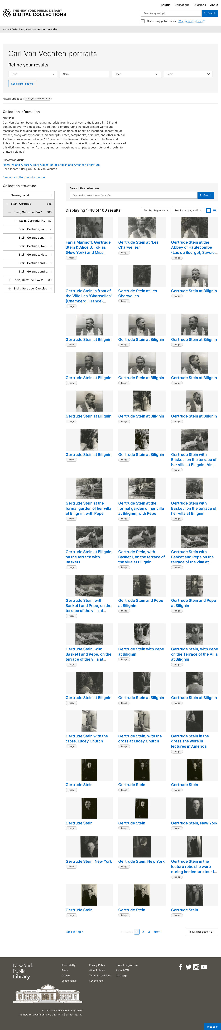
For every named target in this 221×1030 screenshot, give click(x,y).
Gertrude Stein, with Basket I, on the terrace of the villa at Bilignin (141, 557)
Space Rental (68, 980)
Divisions (200, 5)
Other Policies (97, 970)
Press (64, 970)
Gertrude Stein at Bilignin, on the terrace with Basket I (89, 557)
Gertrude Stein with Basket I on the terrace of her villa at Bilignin (194, 508)
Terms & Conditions (100, 975)
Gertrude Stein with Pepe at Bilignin (141, 651)
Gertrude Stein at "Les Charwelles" (138, 245)
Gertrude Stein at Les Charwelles (137, 293)
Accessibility (68, 965)
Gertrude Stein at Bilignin (194, 291)
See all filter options (22, 83)
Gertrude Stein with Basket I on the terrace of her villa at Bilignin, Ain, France (194, 462)
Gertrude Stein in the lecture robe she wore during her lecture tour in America (193, 869)
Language (121, 975)
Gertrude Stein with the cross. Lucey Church (87, 738)
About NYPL (123, 970)
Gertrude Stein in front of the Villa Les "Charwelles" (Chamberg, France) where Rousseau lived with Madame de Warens (89, 301)
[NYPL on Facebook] (180, 967)
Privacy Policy (97, 965)
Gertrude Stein (79, 784)
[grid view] (208, 210)
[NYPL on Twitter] (188, 967)
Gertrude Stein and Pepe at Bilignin (140, 603)
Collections (182, 5)
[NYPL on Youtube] (203, 967)
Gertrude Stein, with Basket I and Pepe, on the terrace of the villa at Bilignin (88, 608)
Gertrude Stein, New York (194, 823)
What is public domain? (192, 21)
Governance (96, 980)
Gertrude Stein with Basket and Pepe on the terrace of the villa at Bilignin (192, 559)
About (214, 5)
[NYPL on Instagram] (196, 967)
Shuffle (165, 5)
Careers (65, 975)
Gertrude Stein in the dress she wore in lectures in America (190, 741)
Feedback (212, 1026)
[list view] (215, 210)
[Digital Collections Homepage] (34, 13)
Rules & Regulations (127, 965)
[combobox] (171, 13)
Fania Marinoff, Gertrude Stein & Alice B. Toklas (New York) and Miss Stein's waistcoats (88, 250)
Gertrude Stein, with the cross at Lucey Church (140, 738)
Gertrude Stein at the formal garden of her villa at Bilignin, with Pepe (88, 508)
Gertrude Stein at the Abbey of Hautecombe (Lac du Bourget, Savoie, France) (193, 250)
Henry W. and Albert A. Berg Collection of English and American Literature (51, 164)
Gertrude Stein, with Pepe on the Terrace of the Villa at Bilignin (194, 654)
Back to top (73, 931)
